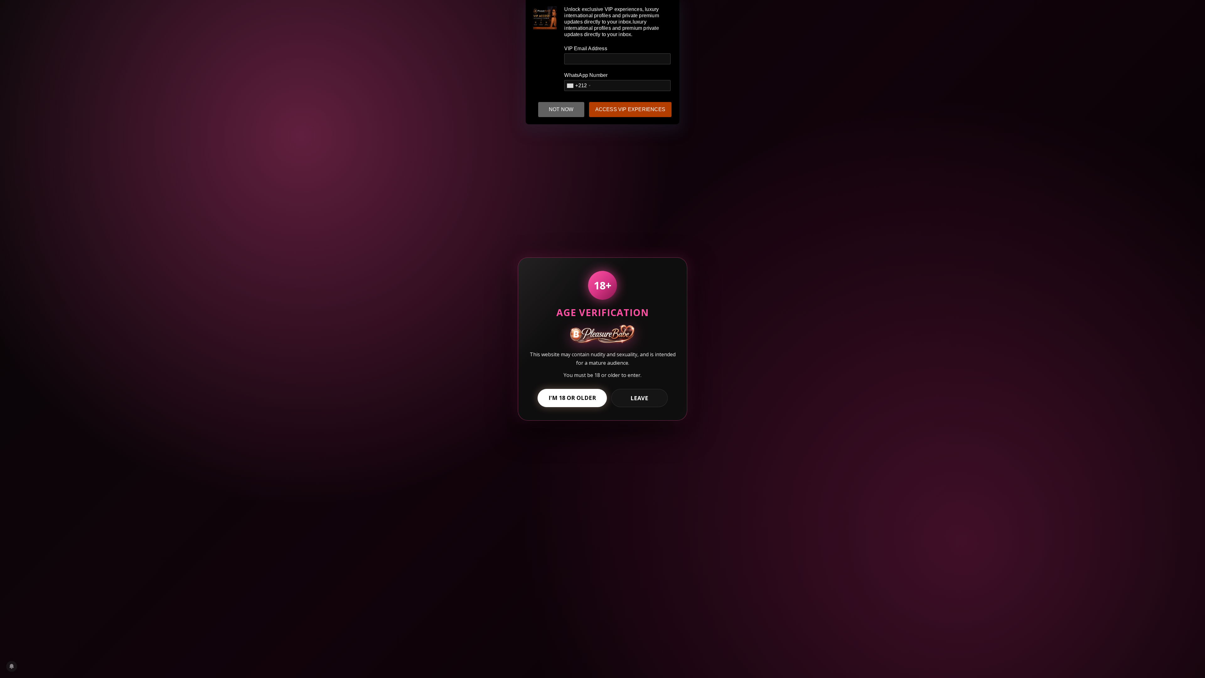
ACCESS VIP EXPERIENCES (630, 109)
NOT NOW (561, 109)
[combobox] (578, 85)
